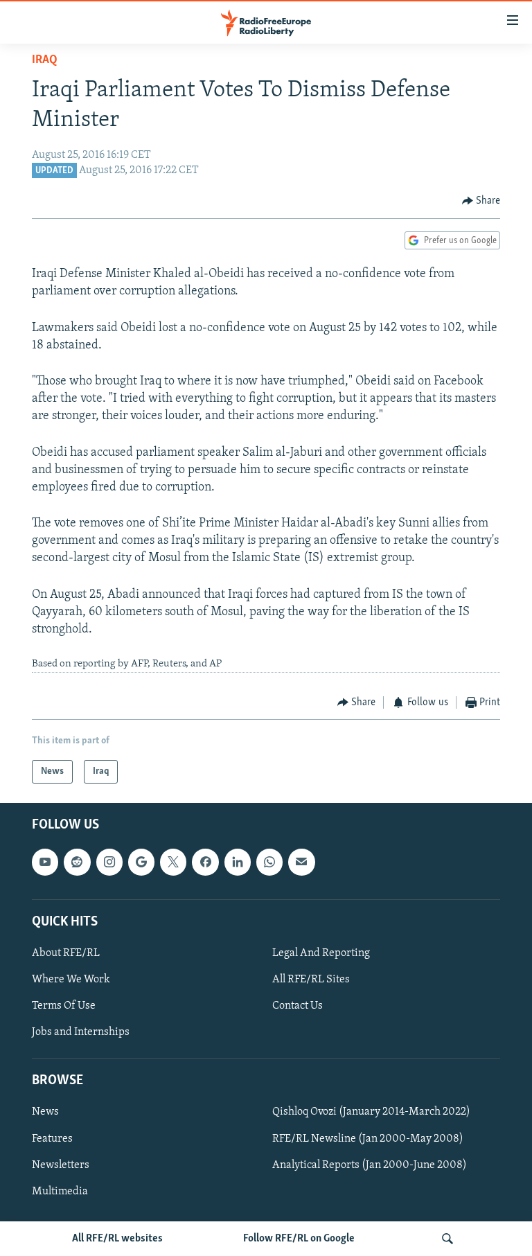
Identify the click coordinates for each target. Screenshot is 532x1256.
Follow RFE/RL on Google (299, 1238)
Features (52, 1138)
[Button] (481, 201)
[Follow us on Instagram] (109, 862)
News (45, 1112)
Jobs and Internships (81, 1032)
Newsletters (60, 1165)
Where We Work (71, 979)
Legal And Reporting (321, 953)
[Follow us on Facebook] (205, 862)
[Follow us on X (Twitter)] (173, 862)
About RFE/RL (66, 953)
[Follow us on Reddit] (77, 862)
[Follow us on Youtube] (45, 862)
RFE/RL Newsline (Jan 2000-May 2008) (367, 1138)
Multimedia (60, 1191)
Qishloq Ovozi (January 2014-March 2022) (371, 1112)
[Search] (447, 1238)
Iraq (44, 60)
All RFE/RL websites (117, 1238)
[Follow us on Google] (141, 862)
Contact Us (297, 1005)
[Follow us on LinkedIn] (237, 862)
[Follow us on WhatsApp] (269, 862)
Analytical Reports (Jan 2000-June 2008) (369, 1165)
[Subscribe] (301, 862)
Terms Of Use (64, 1005)
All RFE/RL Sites (311, 979)
